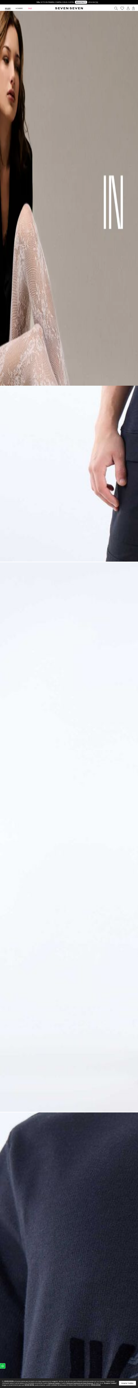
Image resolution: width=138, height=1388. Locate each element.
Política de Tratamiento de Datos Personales (79, 1383)
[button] (128, 8)
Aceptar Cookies (127, 1383)
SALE (30, 8)
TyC (96, 2)
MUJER (8, 8)
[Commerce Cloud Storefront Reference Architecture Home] (69, 8)
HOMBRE (19, 8)
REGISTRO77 (81, 2)
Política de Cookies (54, 1383)
